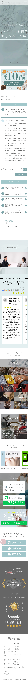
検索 (24, 169)
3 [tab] (15, 63)
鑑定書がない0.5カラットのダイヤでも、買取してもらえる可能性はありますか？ (13, 212)
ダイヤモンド (14, 97)
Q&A (7, 97)
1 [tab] (10, 63)
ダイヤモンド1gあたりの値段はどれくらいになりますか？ (14, 188)
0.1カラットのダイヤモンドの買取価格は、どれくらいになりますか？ (14, 193)
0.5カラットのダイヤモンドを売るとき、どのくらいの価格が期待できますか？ (13, 205)
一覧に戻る (19, 175)
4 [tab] (17, 63)
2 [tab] (13, 63)
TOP (2, 97)
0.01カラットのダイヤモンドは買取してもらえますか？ (13, 199)
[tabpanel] (14, 33)
